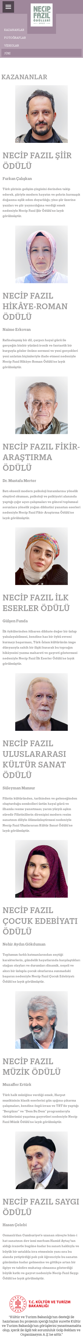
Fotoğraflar (15, 37)
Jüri (7, 53)
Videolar (11, 45)
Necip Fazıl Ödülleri (41, 17)
